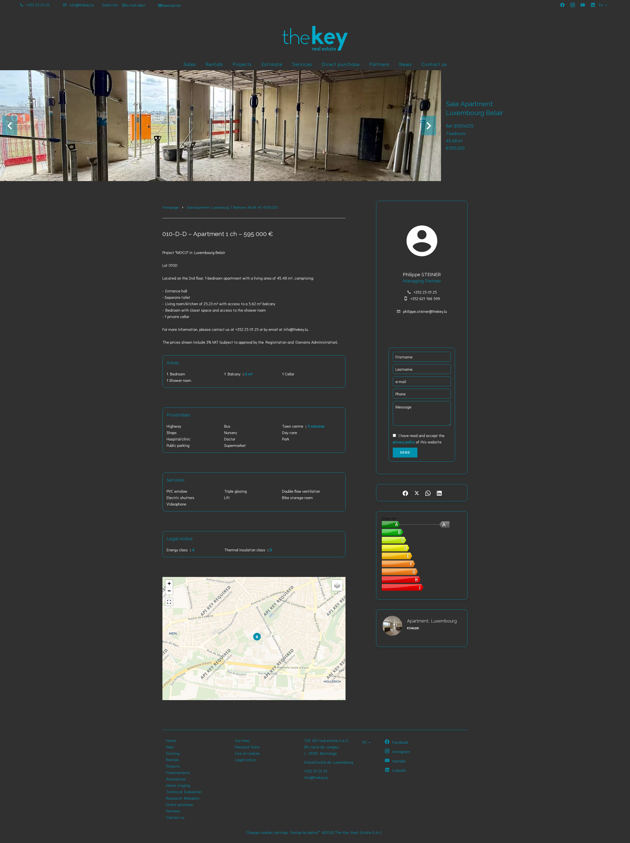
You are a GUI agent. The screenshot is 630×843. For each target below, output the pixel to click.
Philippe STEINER (422, 274)
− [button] (169, 591)
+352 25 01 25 (37, 4)
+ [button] (169, 583)
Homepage (170, 207)
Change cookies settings (267, 832)
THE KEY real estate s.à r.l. (326, 740)
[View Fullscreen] (169, 602)
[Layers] (337, 585)
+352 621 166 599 (425, 298)
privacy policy (404, 441)
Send (405, 452)
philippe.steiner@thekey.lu (425, 311)
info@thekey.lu (81, 4)
